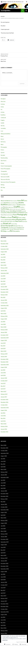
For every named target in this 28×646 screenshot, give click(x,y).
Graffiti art (22, 207)
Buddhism (3, 114)
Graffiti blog (4, 209)
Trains (19, 225)
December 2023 (4, 289)
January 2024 (4, 286)
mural (26, 212)
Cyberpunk (3, 117)
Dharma (5, 207)
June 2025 (3, 257)
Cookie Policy (5, 640)
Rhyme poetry (21, 219)
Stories (2, 163)
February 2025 (4, 267)
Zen (2, 190)
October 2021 (4, 302)
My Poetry (3, 141)
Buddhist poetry (21, 204)
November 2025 (4, 243)
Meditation (21, 212)
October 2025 (4, 246)
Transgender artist (12, 227)
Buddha (21, 202)
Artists (2, 202)
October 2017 (4, 380)
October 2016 (4, 405)
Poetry (3, 16)
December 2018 (4, 359)
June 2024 (3, 278)
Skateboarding (4, 157)
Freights (3, 120)
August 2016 (4, 410)
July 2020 (3, 321)
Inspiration (7, 211)
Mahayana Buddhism (5, 133)
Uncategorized (4, 174)
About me (3, 101)
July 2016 (3, 413)
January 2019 (4, 356)
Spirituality (25, 221)
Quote (6, 219)
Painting (11, 214)
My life (8, 214)
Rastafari (3, 155)
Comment (22, 83)
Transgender (4, 171)
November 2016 (4, 402)
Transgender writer (5, 229)
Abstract (8, 200)
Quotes (2, 152)
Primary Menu (26, 10)
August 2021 (4, 308)
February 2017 (4, 394)
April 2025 (3, 262)
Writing (2, 184)
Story (2, 223)
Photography (4, 147)
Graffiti (2, 123)
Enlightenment (11, 207)
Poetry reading (22, 217)
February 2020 (4, 329)
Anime (2, 106)
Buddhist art (14, 204)
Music (2, 136)
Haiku (14, 209)
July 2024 (3, 276)
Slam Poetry (3, 160)
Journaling (3, 128)
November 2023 (4, 292)
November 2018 (4, 362)
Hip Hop (2, 125)
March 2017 (3, 391)
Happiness (23, 209)
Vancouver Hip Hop (5, 179)
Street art (7, 223)
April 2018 (3, 375)
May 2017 (3, 386)
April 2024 (3, 284)
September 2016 (5, 407)
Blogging (16, 202)
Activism (3, 104)
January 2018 (4, 378)
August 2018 (4, 367)
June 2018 (3, 372)
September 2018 (5, 364)
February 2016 (4, 426)
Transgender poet (20, 227)
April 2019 (3, 348)
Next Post (3, 60)
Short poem (7, 221)
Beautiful (6, 202)
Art (1, 109)
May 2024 (3, 281)
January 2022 (4, 300)
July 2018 (3, 370)
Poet (7, 217)
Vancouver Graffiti (5, 176)
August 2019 (4, 340)
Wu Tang (3, 187)
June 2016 (3, 415)
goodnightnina (11, 18)
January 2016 (4, 429)
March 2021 (3, 313)
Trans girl (11, 229)
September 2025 (5, 249)
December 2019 (4, 335)
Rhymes (2, 221)
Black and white (12, 202)
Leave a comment (20, 18)
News (2, 144)
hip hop (3, 211)
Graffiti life (11, 209)
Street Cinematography (6, 166)
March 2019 (3, 351)
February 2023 (4, 294)
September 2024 (5, 273)
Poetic (10, 217)
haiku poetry (18, 209)
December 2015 (4, 431)
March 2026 (3, 241)
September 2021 (5, 305)
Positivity (2, 219)
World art (21, 229)
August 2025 (4, 251)
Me (18, 212)
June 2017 (3, 383)
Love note (24, 211)
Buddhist (10, 204)
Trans (22, 225)
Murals (2, 214)
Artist (25, 200)
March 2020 (3, 327)
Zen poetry (16, 231)
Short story (12, 221)
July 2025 (3, 254)
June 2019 (3, 343)
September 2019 (5, 337)
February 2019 (4, 353)
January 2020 (4, 332)
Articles (2, 112)
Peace (15, 214)
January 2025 (4, 270)
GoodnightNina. (5, 10)
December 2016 (4, 399)
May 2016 (3, 418)
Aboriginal (3, 98)
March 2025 (3, 265)
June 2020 (3, 324)
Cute (2, 207)
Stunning (16, 225)
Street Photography (5, 168)
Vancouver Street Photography (8, 182)
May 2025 (3, 259)
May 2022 (3, 297)
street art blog (14, 223)
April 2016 (3, 421)
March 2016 (3, 423)
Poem (3, 217)
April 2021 (3, 310)
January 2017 (4, 396)
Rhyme (14, 219)
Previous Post (4, 55)
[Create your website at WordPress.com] (14, 1)
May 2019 (3, 345)
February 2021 (4, 316)
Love (2, 131)
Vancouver (16, 229)
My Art (2, 139)
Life (17, 211)
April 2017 (3, 388)
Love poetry (4, 212)
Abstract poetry (14, 200)
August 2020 (4, 319)
